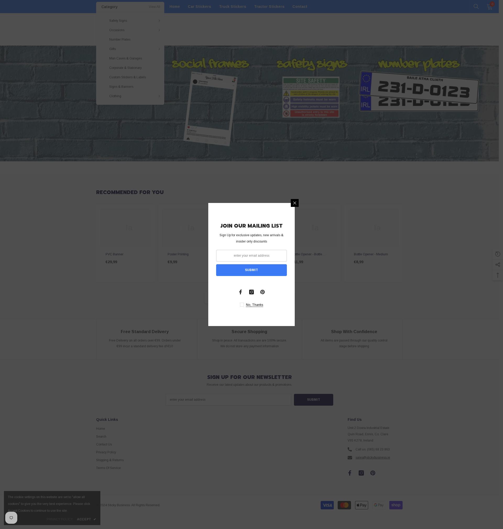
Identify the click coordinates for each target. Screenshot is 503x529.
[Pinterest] (262, 291)
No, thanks (254, 305)
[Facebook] (240, 291)
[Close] (295, 203)
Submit (251, 270)
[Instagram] (251, 291)
